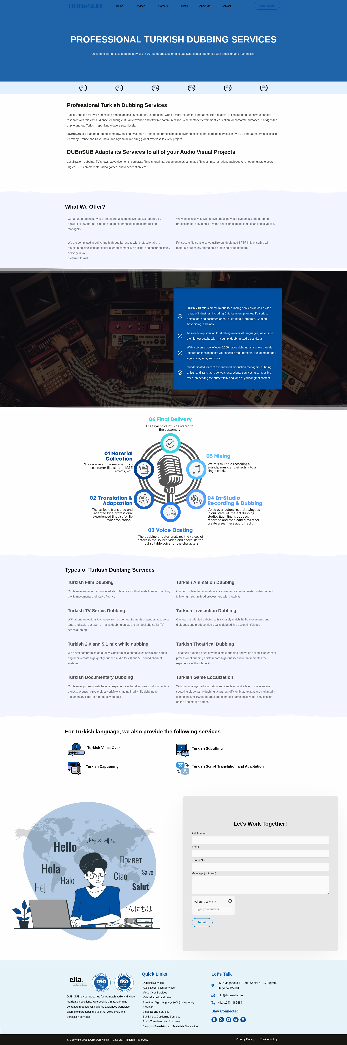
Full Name (198, 833)
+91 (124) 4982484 (230, 1002)
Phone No (198, 860)
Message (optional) (204, 873)
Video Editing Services (156, 1011)
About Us (204, 5)
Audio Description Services (159, 987)
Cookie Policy (268, 1039)
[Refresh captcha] (230, 901)
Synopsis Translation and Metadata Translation (170, 1026)
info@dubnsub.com (230, 995)
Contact (226, 5)
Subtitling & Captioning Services (161, 1016)
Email (195, 846)
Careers (163, 5)
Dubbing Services (153, 982)
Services (140, 5)
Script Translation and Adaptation (162, 1021)
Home (119, 5)
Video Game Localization (157, 997)
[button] (141, 6)
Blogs (184, 5)
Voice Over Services (155, 992)
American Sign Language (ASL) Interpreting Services (168, 1004)
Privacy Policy (245, 1039)
